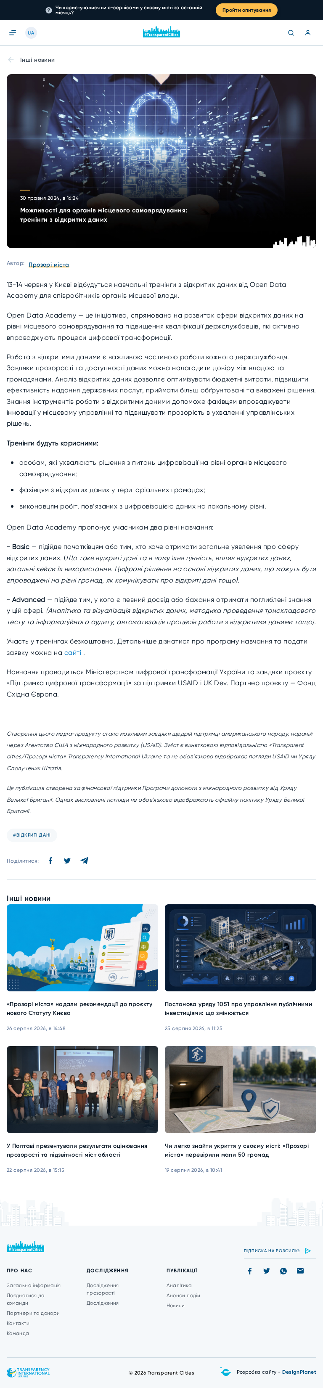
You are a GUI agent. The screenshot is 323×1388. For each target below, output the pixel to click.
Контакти (18, 1323)
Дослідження (103, 1303)
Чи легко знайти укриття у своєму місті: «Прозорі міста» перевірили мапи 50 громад (237, 1150)
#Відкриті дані (32, 835)
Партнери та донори (33, 1313)
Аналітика (179, 1285)
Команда (18, 1333)
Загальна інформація (34, 1285)
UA (31, 33)
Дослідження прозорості (103, 1289)
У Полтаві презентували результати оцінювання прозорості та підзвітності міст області (77, 1150)
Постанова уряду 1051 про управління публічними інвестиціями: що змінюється (238, 1009)
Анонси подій (183, 1295)
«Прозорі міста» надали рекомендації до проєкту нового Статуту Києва (79, 1009)
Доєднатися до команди (26, 1299)
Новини (176, 1306)
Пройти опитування (246, 10)
